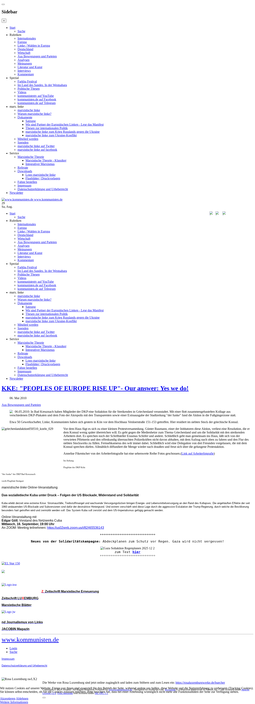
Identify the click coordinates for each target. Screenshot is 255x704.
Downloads (25, 171)
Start (12, 27)
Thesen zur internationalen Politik (47, 128)
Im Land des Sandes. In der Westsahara (42, 85)
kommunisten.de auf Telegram (37, 103)
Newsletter (16, 192)
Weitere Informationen (14, 702)
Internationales (27, 38)
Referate (23, 167)
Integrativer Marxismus (40, 164)
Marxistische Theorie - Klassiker (46, 160)
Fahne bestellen (27, 182)
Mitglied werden (28, 139)
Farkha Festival (27, 81)
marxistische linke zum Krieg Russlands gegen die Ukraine (63, 131)
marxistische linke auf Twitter (36, 146)
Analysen (23, 60)
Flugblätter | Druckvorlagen (43, 178)
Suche (21, 31)
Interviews (24, 70)
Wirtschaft (24, 52)
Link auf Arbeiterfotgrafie (197, 453)
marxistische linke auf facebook (37, 149)
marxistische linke (29, 110)
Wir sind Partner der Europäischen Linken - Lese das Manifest (65, 124)
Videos (22, 92)
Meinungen (25, 63)
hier (136, 552)
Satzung (31, 121)
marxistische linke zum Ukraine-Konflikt (51, 135)
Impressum (24, 185)
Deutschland (25, 49)
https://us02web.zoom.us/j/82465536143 (75, 527)
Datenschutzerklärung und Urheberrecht (43, 189)
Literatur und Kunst (30, 67)
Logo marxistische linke (41, 174)
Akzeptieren (7, 698)
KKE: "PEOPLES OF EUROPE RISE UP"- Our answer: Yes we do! (95, 388)
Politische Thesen (29, 88)
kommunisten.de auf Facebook (37, 99)
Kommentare (26, 74)
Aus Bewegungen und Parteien (37, 56)
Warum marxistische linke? (34, 113)
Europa (22, 42)
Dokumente (25, 117)
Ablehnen (22, 698)
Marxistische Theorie (31, 157)
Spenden (23, 142)
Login (13, 648)
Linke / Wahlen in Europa (34, 45)
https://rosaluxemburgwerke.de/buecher (200, 682)
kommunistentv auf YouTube (36, 95)
